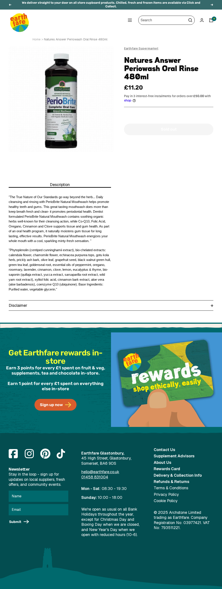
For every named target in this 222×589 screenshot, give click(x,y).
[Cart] (211, 20)
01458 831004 (94, 477)
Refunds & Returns (171, 481)
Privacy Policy (166, 494)
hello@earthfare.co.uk (100, 471)
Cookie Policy (166, 500)
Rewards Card (167, 468)
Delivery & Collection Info (178, 475)
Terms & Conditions (171, 487)
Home (37, 39)
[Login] (202, 20)
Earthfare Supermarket (141, 48)
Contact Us (164, 449)
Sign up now (51, 404)
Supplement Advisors (174, 455)
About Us (162, 462)
